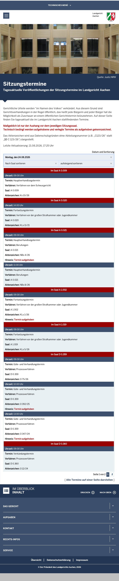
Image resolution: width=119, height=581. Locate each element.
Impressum (82, 560)
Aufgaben (9, 517)
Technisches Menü (58, 5)
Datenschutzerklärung (59, 560)
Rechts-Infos (11, 539)
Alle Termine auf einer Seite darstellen (89, 480)
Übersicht (36, 560)
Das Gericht (10, 506)
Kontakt (8, 528)
